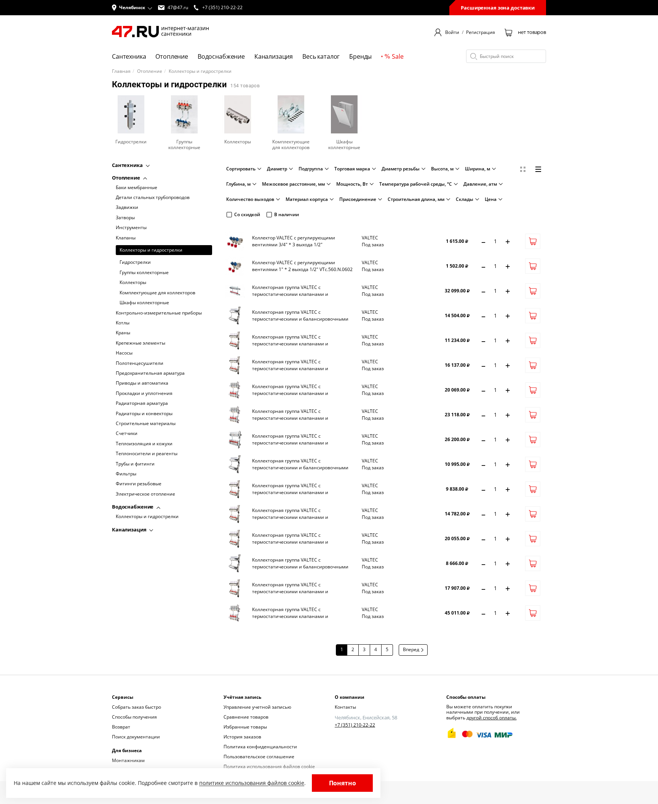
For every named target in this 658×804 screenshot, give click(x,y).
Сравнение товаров (246, 717)
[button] (132, 7)
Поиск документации (136, 736)
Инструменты (131, 228)
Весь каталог (321, 56)
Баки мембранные (136, 187)
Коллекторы (133, 283)
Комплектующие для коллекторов (157, 292)
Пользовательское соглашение (259, 756)
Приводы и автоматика (142, 383)
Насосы (124, 353)
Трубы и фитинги (135, 464)
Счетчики (126, 434)
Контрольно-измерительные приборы (159, 313)
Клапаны (126, 238)
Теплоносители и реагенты (146, 454)
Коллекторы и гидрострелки (151, 250)
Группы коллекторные (144, 272)
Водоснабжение (133, 507)
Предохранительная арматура (150, 373)
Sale (397, 56)
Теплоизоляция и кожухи (144, 443)
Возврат (121, 727)
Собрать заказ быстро (136, 707)
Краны (123, 333)
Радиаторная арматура (142, 403)
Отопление (149, 71)
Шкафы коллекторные (144, 303)
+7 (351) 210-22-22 (355, 725)
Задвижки (127, 207)
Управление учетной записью (257, 707)
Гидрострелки (135, 262)
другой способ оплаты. (491, 717)
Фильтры (126, 474)
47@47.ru (178, 8)
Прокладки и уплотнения (144, 393)
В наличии (286, 214)
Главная (121, 71)
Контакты (345, 707)
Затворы (125, 217)
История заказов (242, 736)
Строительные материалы (146, 424)
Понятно (342, 783)
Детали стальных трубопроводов (153, 198)
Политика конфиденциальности (260, 746)
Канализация (129, 529)
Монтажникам (128, 760)
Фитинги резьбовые (138, 484)
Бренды (360, 56)
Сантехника (128, 165)
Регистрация (480, 32)
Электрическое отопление (145, 494)
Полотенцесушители (139, 363)
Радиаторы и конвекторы (144, 413)
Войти (452, 32)
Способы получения (134, 717)
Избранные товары (245, 727)
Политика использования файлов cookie (269, 766)
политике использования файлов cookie (251, 782)
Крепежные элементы (140, 343)
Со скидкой (247, 214)
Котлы (122, 323)
